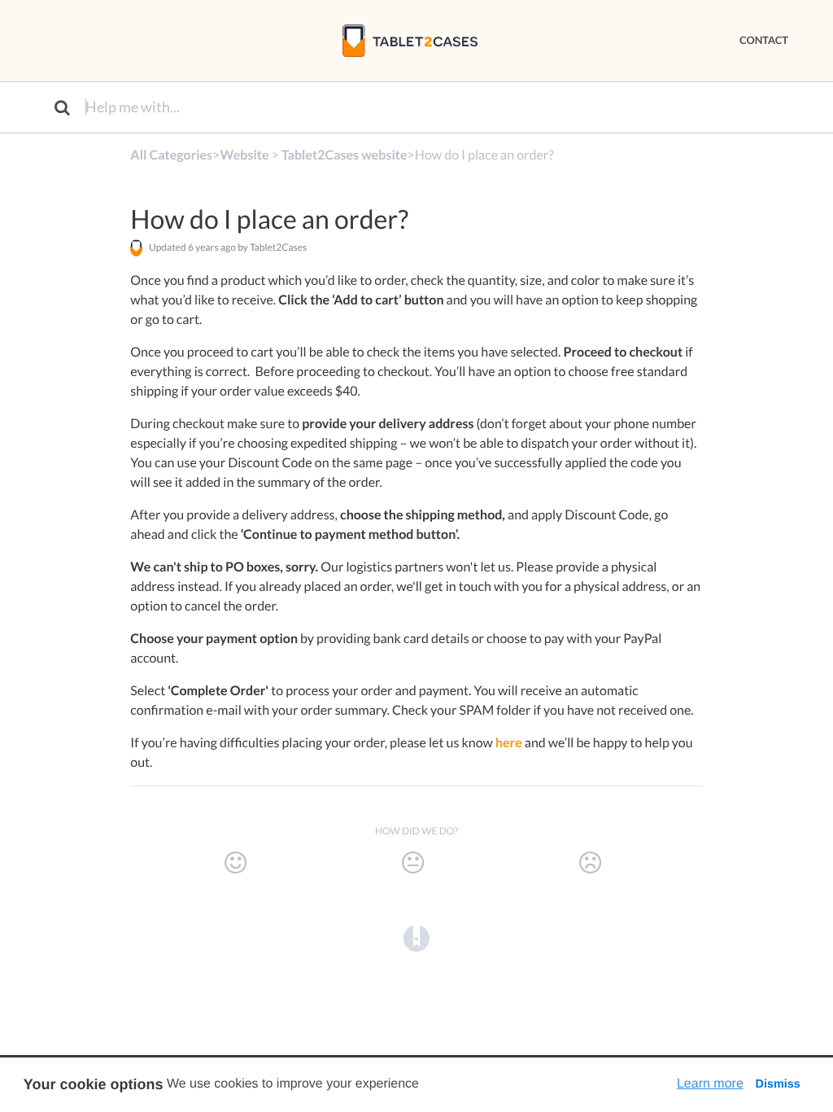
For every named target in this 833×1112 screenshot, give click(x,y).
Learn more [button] (710, 1084)
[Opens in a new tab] (416, 938)
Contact (763, 39)
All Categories (171, 155)
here (508, 743)
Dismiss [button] (777, 1084)
